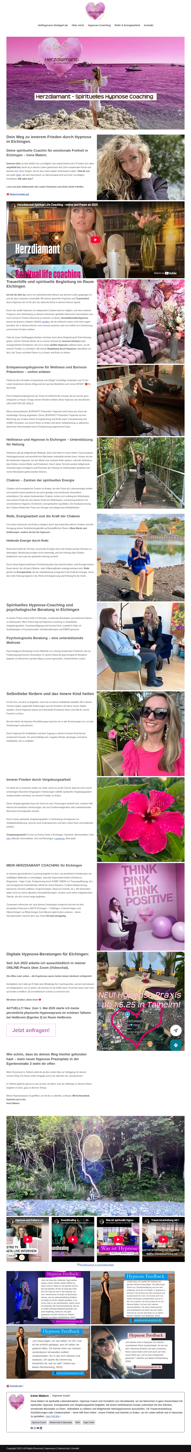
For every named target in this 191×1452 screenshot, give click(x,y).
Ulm (8, 838)
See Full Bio (52, 1416)
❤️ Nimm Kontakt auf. (17, 194)
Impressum (50, 1448)
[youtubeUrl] (38, 1428)
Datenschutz (63, 1448)
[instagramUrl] (35, 1428)
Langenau (60, 838)
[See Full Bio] (60, 1416)
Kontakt (148, 25)
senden (45, 322)
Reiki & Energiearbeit (127, 25)
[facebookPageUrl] (32, 1428)
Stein (18, 175)
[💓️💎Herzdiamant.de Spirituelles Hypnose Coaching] (95, 11)
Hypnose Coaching (99, 25)
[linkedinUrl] (41, 1428)
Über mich (78, 25)
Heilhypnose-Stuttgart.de (53, 25)
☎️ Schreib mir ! (14, 1386)
